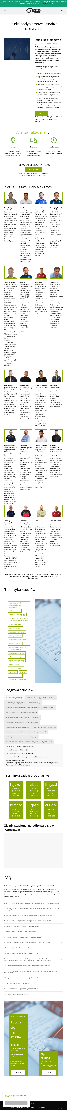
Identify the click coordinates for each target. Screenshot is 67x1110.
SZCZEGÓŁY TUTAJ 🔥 (46, 3)
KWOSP (33, 1107)
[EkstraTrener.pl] (33, 10)
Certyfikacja (41, 1107)
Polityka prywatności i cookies (13, 1097)
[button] (41, 113)
